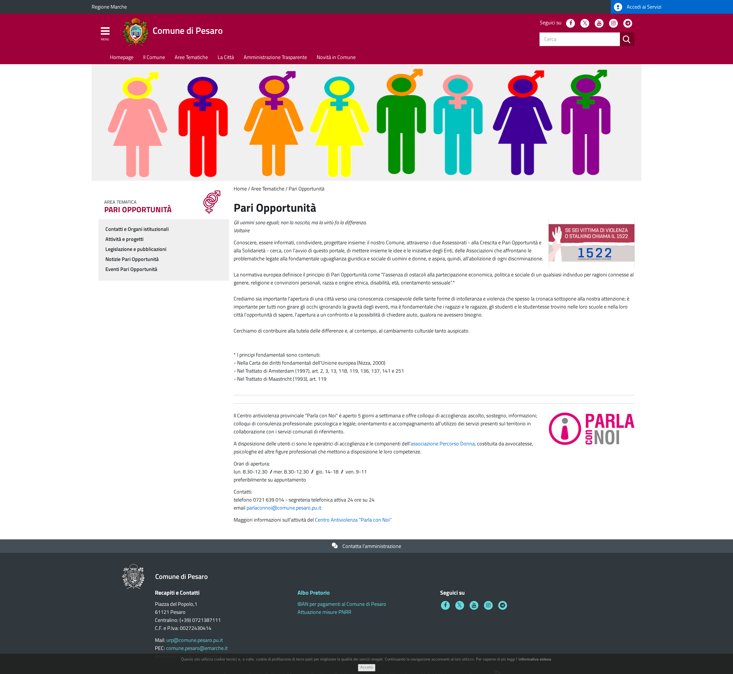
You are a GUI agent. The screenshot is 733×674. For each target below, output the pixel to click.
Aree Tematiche (191, 57)
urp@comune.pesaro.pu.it (194, 640)
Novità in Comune (336, 57)
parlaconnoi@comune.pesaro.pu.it (284, 508)
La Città (226, 57)
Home (240, 188)
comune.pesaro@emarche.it (197, 648)
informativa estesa (535, 659)
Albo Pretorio (313, 592)
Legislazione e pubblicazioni (135, 249)
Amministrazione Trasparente (275, 57)
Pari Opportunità (306, 188)
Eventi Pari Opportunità (131, 269)
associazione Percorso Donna (443, 443)
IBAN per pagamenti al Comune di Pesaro (341, 604)
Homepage (121, 57)
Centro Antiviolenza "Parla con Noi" (353, 520)
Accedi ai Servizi (643, 7)
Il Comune (154, 57)
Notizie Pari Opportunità (132, 259)
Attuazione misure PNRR (324, 612)
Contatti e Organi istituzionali (137, 229)
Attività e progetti (124, 239)
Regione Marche (109, 7)
